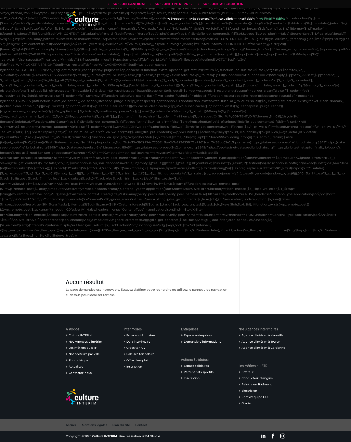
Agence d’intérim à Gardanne (263, 348)
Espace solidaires (196, 366)
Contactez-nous (80, 373)
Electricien (249, 391)
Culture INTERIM (80, 335)
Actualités (226, 18)
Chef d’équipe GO (255, 397)
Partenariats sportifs (198, 372)
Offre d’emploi (137, 360)
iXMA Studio (151, 436)
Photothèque (78, 360)
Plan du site (121, 425)
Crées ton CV (135, 348)
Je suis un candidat (127, 4)
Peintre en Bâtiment (257, 384)
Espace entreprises (198, 335)
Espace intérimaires (140, 335)
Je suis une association (221, 4)
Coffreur (248, 372)
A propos (174, 18)
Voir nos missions (272, 18)
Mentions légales (94, 425)
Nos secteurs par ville (84, 354)
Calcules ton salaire (140, 354)
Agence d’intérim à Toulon (261, 341)
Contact (141, 425)
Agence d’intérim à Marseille (263, 335)
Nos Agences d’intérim (85, 341)
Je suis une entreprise (172, 4)
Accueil (71, 425)
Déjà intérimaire (138, 341)
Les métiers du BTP (83, 348)
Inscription (247, 18)
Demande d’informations (202, 341)
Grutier (247, 403)
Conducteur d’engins (257, 378)
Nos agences (199, 18)
